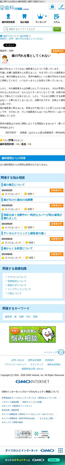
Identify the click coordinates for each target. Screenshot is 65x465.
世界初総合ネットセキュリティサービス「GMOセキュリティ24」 (30, 398)
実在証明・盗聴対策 (10, 410)
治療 (21, 316)
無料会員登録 (53, 364)
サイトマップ (36, 364)
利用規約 (49, 360)
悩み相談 (24, 22)
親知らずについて (17, 285)
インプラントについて (19, 289)
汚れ (28, 316)
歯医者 (8, 316)
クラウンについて (17, 277)
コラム (57, 22)
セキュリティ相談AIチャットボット (17, 406)
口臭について (15, 293)
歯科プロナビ (14, 8)
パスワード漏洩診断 (10, 402)
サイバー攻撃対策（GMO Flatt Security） (19, 418)
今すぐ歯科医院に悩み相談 (32, 334)
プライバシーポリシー (15, 364)
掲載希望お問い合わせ (32, 369)
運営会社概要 (34, 360)
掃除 (35, 316)
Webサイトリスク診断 (32, 402)
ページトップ (50, 352)
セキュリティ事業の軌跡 (12, 422)
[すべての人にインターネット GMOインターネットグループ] (28, 450)
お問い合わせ (17, 360)
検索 (57, 29)
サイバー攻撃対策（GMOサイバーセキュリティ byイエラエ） (28, 414)
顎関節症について (17, 281)
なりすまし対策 (46, 418)
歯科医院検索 (8, 22)
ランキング (40, 22)
